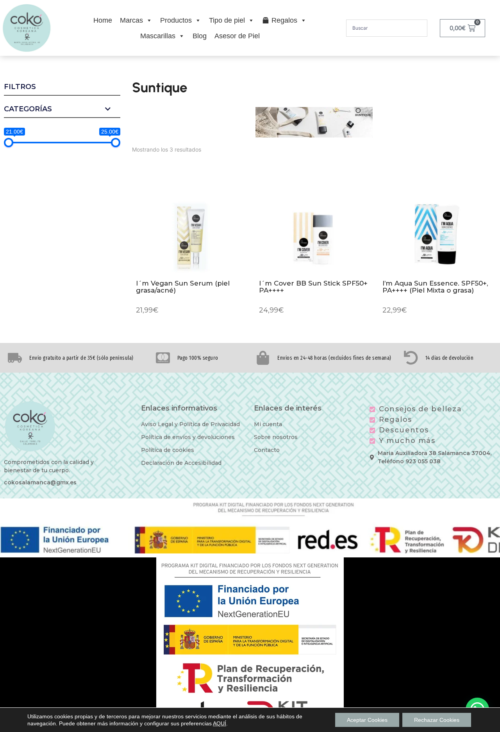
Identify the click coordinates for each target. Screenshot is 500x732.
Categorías (28, 109)
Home (102, 20)
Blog (200, 36)
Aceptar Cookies (367, 720)
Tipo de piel (227, 20)
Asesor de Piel (237, 36)
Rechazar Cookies (436, 720)
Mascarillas (157, 36)
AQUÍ (219, 723)
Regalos (284, 20)
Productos (176, 20)
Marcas (131, 20)
